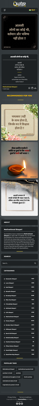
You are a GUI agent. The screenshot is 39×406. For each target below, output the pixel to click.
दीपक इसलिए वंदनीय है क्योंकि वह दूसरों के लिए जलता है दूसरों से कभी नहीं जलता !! (19, 160)
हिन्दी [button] (33, 10)
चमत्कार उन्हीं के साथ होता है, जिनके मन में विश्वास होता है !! (20, 122)
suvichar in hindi (7, 373)
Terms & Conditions (25, 397)
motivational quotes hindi (25, 369)
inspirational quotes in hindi (11, 385)
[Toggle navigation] (4, 10)
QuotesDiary (22, 399)
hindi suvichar (28, 377)
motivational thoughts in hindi (11, 377)
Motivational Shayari (10, 87)
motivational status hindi (10, 381)
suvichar (18, 373)
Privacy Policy (12, 397)
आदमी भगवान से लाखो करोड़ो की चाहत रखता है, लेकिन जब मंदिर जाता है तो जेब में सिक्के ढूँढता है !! (19, 197)
